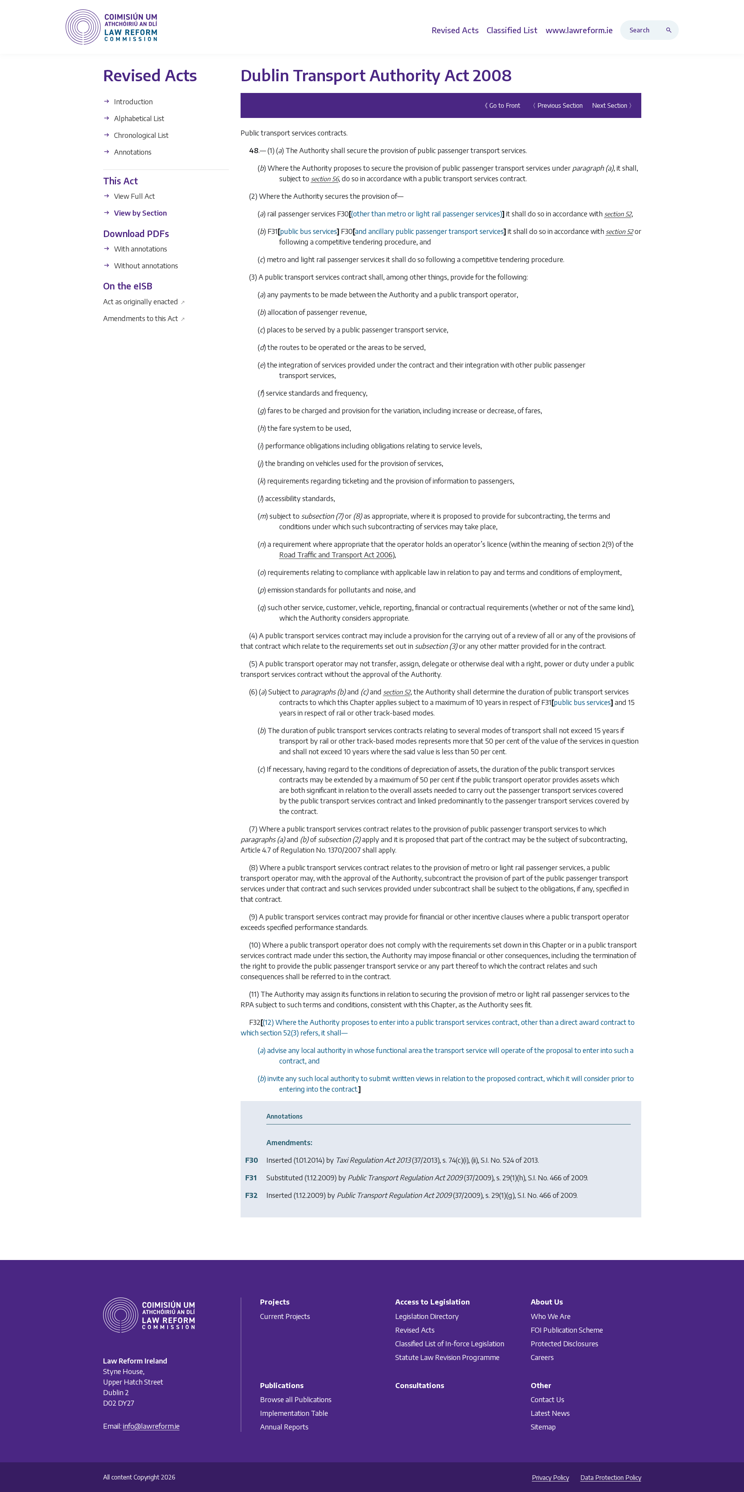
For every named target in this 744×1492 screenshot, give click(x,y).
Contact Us (547, 1399)
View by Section (139, 212)
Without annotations (145, 265)
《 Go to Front (501, 105)
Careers (542, 1357)
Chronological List (140, 134)
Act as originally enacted (144, 300)
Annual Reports (284, 1426)
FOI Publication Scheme (567, 1329)
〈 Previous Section (556, 105)
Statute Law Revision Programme (447, 1357)
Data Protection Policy (610, 1477)
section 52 (618, 214)
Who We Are (551, 1316)
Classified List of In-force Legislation (449, 1343)
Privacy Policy (550, 1477)
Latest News (550, 1412)
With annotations (139, 248)
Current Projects (285, 1316)
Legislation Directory (427, 1316)
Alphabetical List (138, 118)
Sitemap (543, 1426)
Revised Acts (415, 1329)
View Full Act (133, 195)
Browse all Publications (296, 1399)
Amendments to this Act (144, 317)
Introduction (132, 101)
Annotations (132, 151)
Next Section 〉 (613, 105)
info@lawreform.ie (151, 1425)
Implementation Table (294, 1412)
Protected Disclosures (564, 1343)
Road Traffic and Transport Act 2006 (336, 554)
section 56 (325, 179)
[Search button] (670, 30)
